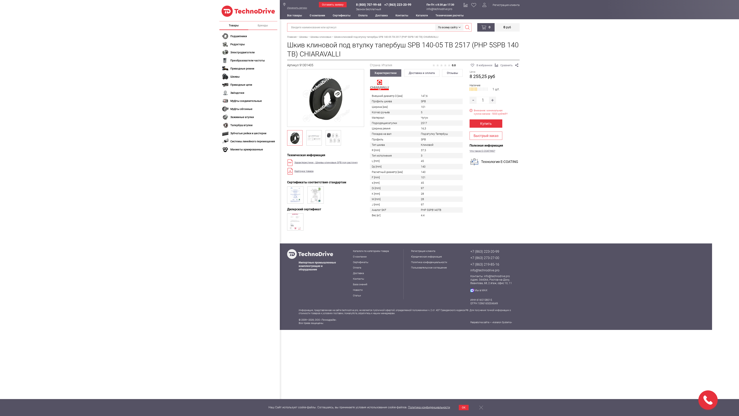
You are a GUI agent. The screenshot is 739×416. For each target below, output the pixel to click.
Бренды (263, 25)
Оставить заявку (333, 4)
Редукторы (237, 44)
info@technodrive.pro (439, 9)
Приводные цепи (241, 84)
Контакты (401, 15)
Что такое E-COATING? (482, 150)
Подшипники (238, 36)
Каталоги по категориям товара (371, 251)
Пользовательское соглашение (429, 267)
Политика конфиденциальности (429, 262)
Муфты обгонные (241, 109)
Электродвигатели (242, 52)
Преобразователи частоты (247, 60)
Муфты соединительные (246, 100)
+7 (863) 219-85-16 (484, 264)
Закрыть (481, 407)
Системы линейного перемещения (252, 141)
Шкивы (235, 76)
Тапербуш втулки (241, 125)
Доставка (381, 15)
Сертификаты (341, 15)
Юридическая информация (426, 256)
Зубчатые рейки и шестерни (248, 133)
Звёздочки (237, 92)
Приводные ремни (242, 68)
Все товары (294, 15)
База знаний (360, 284)
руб (507, 27)
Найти (467, 27)
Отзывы (452, 73)
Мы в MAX (481, 290)
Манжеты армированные (246, 149)
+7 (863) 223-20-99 (397, 5)
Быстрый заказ (486, 136)
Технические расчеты (450, 15)
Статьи (357, 295)
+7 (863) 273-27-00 (484, 258)
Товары (234, 25)
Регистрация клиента (506, 5)
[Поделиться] (517, 65)
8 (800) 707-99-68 (368, 5)
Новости (358, 290)
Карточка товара (303, 171)
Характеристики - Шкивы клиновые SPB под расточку (326, 162)
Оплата (363, 15)
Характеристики (386, 73)
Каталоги (422, 15)
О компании (317, 15)
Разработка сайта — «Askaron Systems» (491, 322)
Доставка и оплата (422, 73)
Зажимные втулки (242, 117)
